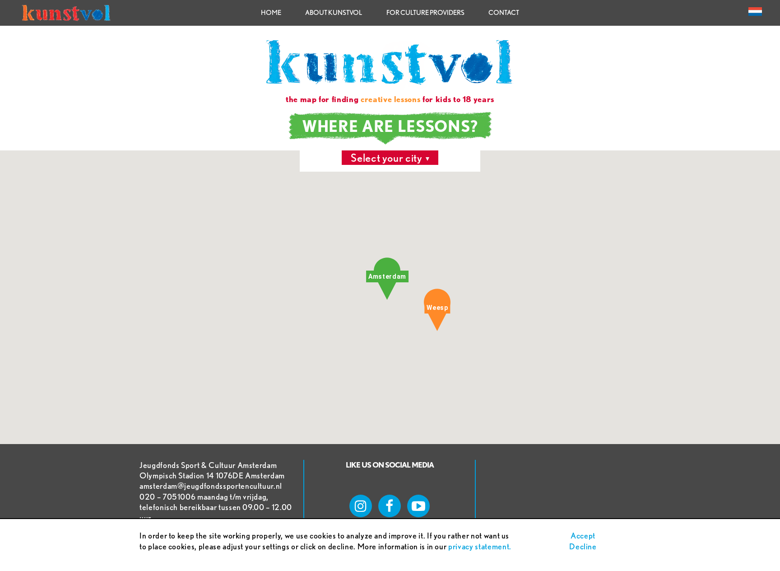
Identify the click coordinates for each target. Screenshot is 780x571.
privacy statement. (479, 546)
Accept (583, 535)
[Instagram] (360, 506)
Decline (583, 546)
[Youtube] (418, 506)
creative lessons (390, 99)
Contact (503, 13)
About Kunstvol (333, 13)
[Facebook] (389, 506)
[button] (437, 310)
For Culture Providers (425, 13)
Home (271, 13)
